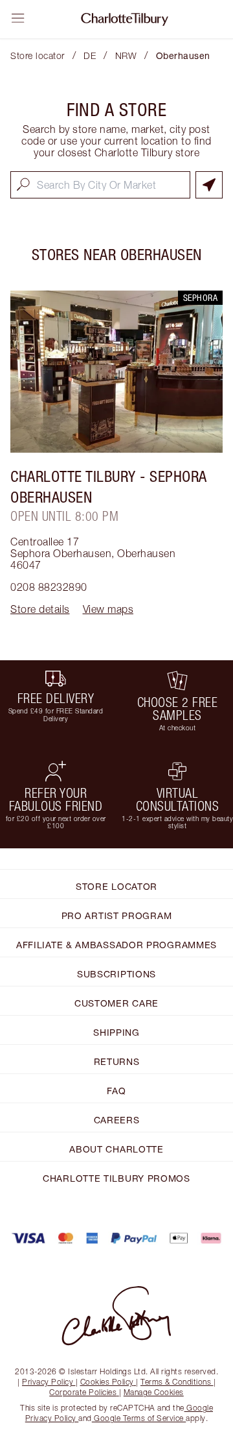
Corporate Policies (82, 1392)
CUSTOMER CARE (116, 1003)
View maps (108, 609)
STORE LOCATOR (116, 886)
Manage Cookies (154, 1392)
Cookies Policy (107, 1382)
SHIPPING (116, 1032)
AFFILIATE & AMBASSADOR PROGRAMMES (116, 944)
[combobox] (100, 184)
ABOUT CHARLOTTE (116, 1148)
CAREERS (117, 1119)
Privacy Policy (47, 1382)
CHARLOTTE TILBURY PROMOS (116, 1178)
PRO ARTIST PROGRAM (116, 915)
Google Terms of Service (139, 1418)
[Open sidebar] (18, 18)
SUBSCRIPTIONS (116, 973)
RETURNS (117, 1061)
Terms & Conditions (175, 1382)
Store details (40, 609)
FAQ (116, 1090)
